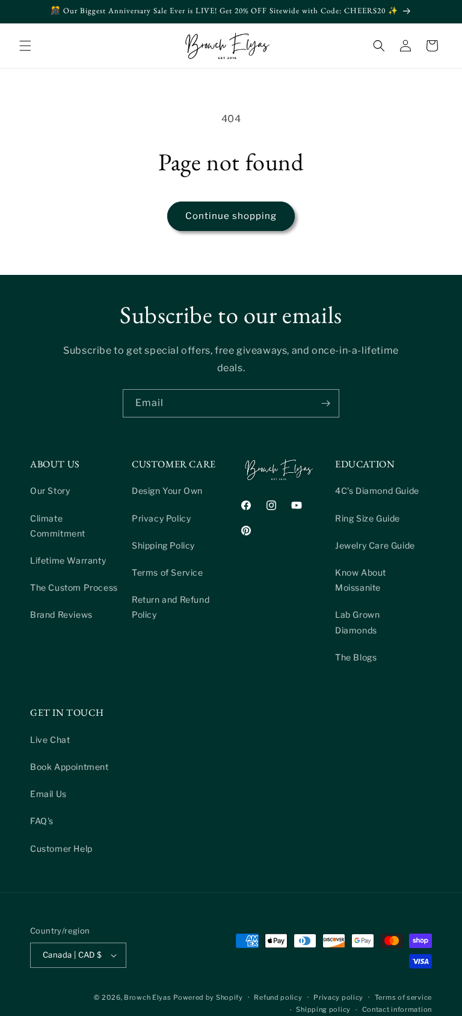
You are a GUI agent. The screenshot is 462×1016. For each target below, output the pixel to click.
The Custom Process (74, 587)
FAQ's (42, 821)
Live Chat (50, 739)
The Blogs (356, 657)
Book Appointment (69, 767)
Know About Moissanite (360, 580)
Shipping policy (323, 1009)
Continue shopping (231, 216)
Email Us (48, 794)
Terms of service (403, 997)
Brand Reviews (61, 614)
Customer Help (61, 848)
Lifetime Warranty (68, 560)
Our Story (50, 490)
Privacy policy (338, 997)
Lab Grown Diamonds (357, 622)
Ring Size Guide (367, 518)
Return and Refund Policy (170, 607)
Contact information (397, 1009)
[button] (25, 45)
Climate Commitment (57, 525)
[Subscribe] (325, 403)
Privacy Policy (161, 518)
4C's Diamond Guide (377, 490)
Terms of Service (167, 572)
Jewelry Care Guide (375, 545)
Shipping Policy (163, 545)
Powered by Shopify (208, 997)
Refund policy (278, 997)
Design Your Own (167, 490)
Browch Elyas (147, 997)
